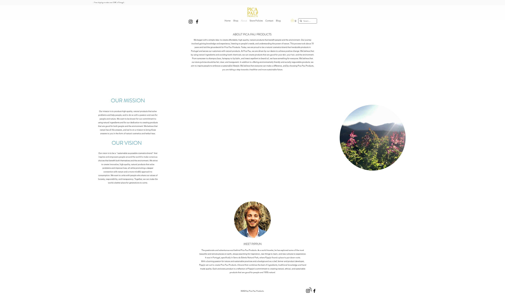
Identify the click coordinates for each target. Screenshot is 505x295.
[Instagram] (307, 290)
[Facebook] (314, 290)
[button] (294, 20)
